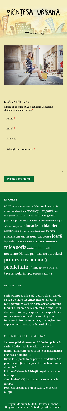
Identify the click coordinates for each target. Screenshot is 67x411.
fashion (50, 231)
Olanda (23, 253)
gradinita (9, 236)
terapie (27, 273)
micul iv (30, 248)
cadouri (57, 211)
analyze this (19, 211)
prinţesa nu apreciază (46, 253)
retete (42, 267)
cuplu (59, 220)
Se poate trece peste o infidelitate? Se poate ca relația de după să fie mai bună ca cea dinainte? (33, 363)
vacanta (47, 273)
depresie (18, 226)
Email (10, 128)
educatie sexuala (12, 231)
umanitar (37, 274)
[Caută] (42, 34)
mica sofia (15, 247)
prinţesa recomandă (25, 260)
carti (26, 215)
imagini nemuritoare (33, 236)
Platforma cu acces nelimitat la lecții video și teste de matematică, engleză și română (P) (33, 350)
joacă (57, 236)
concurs (23, 220)
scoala (52, 267)
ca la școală (9, 216)
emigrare (26, 231)
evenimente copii (38, 231)
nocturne (11, 253)
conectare (36, 220)
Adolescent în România (45, 206)
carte (19, 215)
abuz (7, 206)
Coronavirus (50, 221)
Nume (10, 118)
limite (29, 241)
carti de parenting (39, 215)
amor (7, 211)
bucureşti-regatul (39, 211)
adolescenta (25, 206)
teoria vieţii (13, 273)
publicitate (16, 267)
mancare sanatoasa (45, 241)
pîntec (33, 268)
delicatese (9, 226)
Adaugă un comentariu (20, 149)
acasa (15, 206)
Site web (11, 138)
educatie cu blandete (41, 225)
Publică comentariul (19, 178)
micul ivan (43, 248)
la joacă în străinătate (15, 241)
